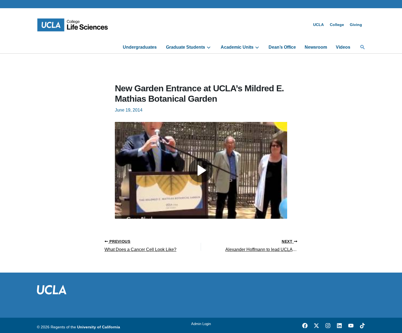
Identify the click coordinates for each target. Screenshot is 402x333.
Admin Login (201, 324)
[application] (208, 47)
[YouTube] (351, 325)
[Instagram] (328, 325)
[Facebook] (305, 325)
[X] (316, 325)
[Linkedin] (339, 325)
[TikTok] (362, 325)
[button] (362, 47)
